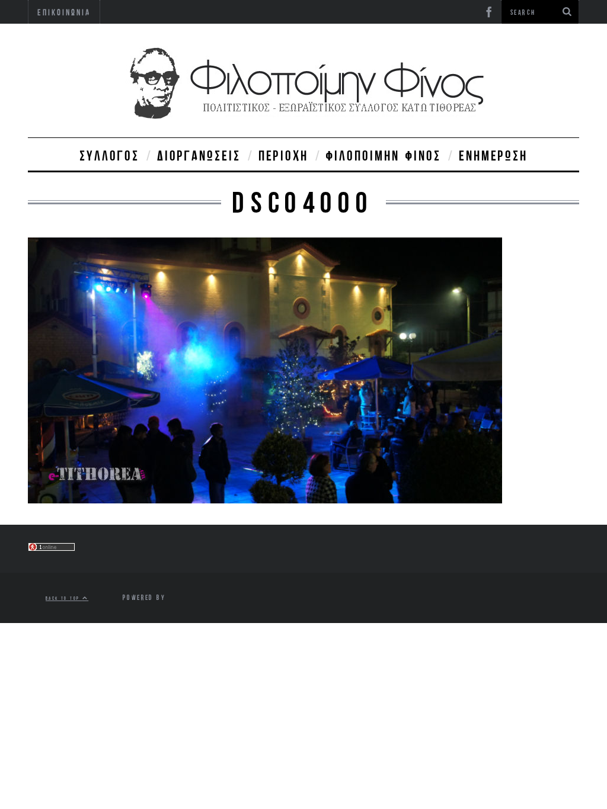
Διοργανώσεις (199, 155)
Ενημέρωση (493, 155)
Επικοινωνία (64, 12)
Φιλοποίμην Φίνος (383, 155)
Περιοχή (283, 155)
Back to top (64, 598)
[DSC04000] (265, 499)
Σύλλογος (109, 155)
